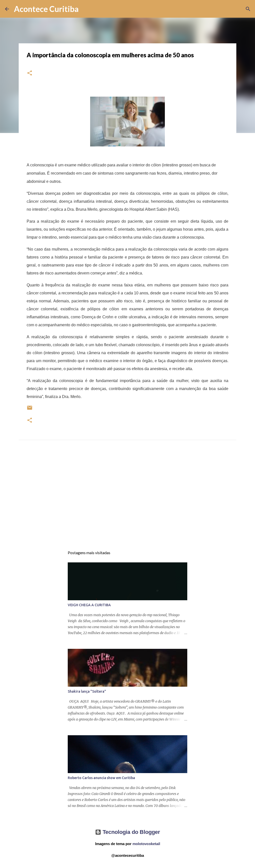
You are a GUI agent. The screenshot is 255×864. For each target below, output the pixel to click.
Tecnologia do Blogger (130, 832)
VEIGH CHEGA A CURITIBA (89, 605)
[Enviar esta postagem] (30, 409)
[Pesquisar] (86, 9)
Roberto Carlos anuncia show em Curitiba (101, 778)
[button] (30, 73)
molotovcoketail (146, 844)
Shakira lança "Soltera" (87, 691)
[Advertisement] (127, 498)
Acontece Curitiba (46, 9)
